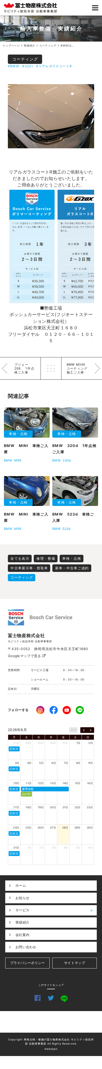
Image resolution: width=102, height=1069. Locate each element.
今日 (73, 729)
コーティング (25, 59)
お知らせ (22, 898)
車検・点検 (71, 558)
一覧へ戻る (51, 368)
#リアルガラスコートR (54, 66)
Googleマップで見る (25, 656)
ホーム (20, 885)
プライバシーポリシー (27, 963)
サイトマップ (74, 963)
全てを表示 (19, 558)
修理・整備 (45, 558)
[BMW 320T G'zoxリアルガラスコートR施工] (51, 116)
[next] (90, 730)
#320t (27, 66)
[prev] (83, 730)
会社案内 (22, 935)
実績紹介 (22, 922)
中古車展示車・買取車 (29, 568)
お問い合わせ (25, 947)
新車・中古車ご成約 (72, 568)
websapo (51, 1048)
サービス (22, 910)
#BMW (13, 66)
